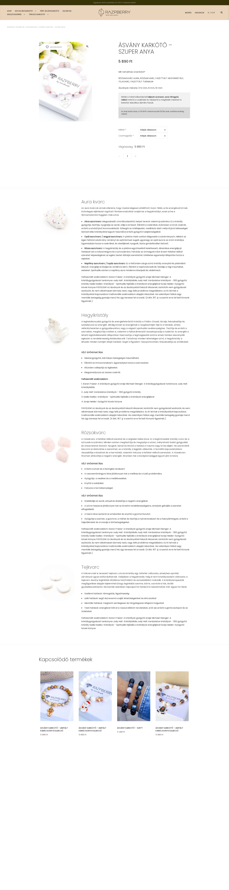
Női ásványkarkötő (24, 11)
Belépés (188, 13)
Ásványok (67, 11)
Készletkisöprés (14, 14)
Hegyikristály (32, 27)
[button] (87, 46)
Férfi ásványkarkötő (49, 11)
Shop (9, 11)
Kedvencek (199, 13)
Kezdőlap (11, 27)
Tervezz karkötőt (37, 14)
